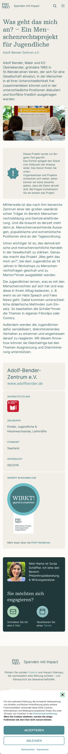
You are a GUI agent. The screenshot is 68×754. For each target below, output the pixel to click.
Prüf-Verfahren (40, 542)
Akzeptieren (34, 730)
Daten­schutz (28, 749)
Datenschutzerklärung (45, 713)
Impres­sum (43, 749)
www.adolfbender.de (25, 383)
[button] (62, 695)
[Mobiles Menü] (63, 6)
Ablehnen (34, 740)
